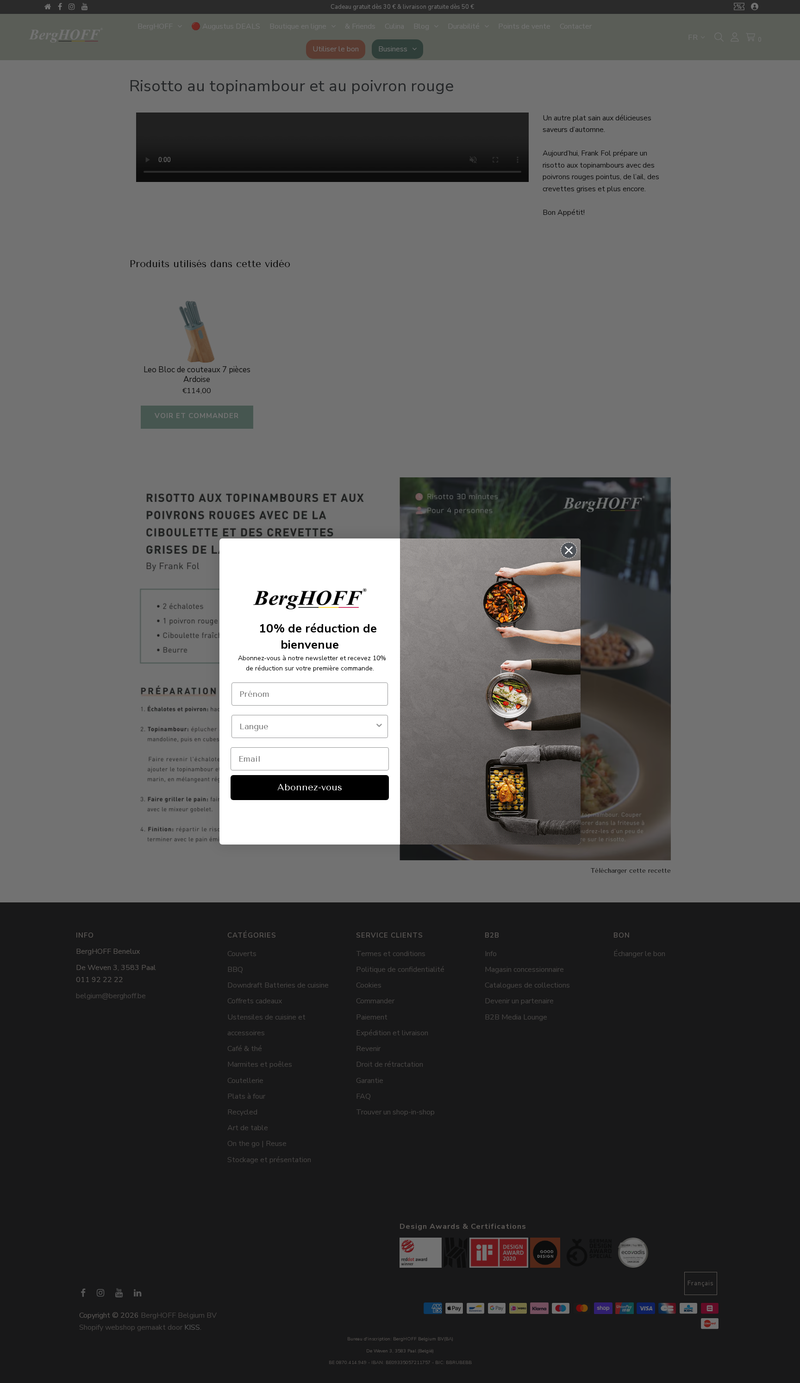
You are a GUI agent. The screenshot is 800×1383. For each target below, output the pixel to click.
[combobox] (307, 726)
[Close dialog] (569, 550)
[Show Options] (379, 726)
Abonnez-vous (309, 787)
